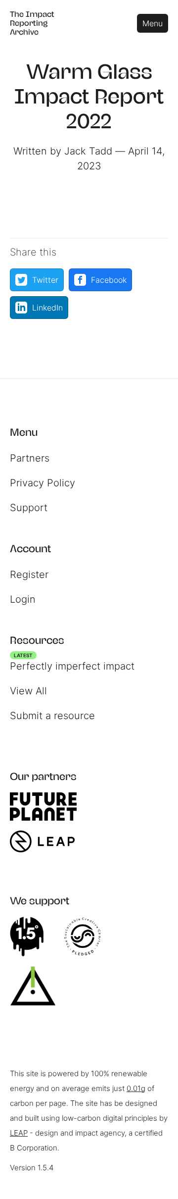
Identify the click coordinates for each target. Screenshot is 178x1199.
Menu (152, 23)
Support (28, 508)
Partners (29, 458)
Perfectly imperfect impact (72, 663)
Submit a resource (52, 716)
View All (28, 691)
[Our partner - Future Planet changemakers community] (48, 806)
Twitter (45, 280)
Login (23, 599)
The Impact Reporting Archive (32, 23)
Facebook (109, 280)
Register (29, 574)
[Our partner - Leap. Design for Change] (47, 841)
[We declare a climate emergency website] (31, 936)
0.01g (136, 1088)
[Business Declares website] (38, 986)
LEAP (19, 1133)
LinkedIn (47, 308)
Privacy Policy (42, 483)
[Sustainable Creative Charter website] (87, 936)
